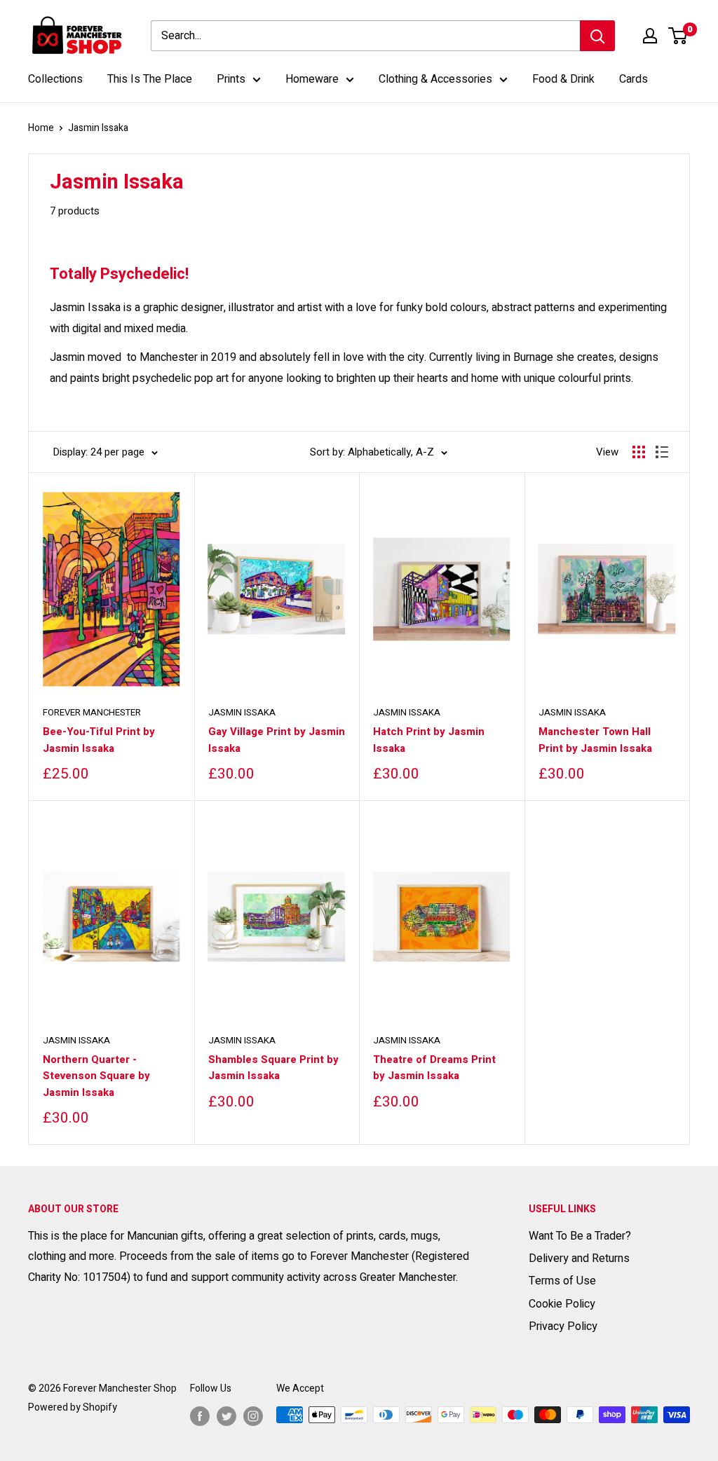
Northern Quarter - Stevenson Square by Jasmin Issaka (96, 1076)
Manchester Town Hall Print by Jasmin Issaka (595, 739)
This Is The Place (149, 79)
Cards (633, 79)
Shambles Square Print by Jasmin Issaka (273, 1067)
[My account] (650, 35)
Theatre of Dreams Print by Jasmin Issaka (434, 1067)
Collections (55, 79)
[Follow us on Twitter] (226, 1416)
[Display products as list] (662, 452)
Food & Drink (563, 79)
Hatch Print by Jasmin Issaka (429, 739)
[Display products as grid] (638, 452)
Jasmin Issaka (242, 712)
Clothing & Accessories (435, 79)
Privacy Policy (563, 1326)
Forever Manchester (92, 712)
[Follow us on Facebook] (200, 1416)
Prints (231, 79)
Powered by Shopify (72, 1407)
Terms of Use (562, 1281)
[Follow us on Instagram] (253, 1416)
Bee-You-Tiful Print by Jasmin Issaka (99, 739)
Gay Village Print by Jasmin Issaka (276, 739)
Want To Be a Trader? (580, 1236)
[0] (678, 35)
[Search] (597, 35)
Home (41, 128)
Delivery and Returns (579, 1258)
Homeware (312, 79)
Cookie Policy (562, 1304)
